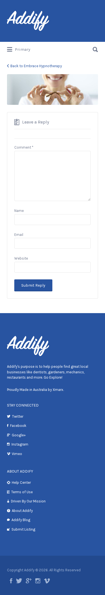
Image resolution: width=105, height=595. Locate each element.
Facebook (18, 426)
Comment (23, 147)
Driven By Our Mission (28, 501)
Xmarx (58, 390)
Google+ (19, 435)
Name (19, 211)
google (29, 580)
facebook (11, 580)
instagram (37, 580)
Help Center (21, 482)
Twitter (17, 416)
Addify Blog (20, 520)
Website (21, 258)
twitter (19, 580)
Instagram (19, 444)
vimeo (47, 580)
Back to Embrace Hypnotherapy (36, 66)
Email (18, 235)
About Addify (22, 511)
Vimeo (17, 454)
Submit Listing (23, 529)
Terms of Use (22, 492)
